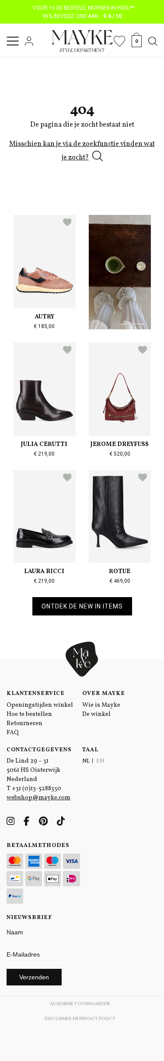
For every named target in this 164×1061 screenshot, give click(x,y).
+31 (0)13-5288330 (36, 789)
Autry (44, 317)
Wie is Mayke (101, 705)
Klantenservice (36, 694)
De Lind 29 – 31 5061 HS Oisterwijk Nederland (33, 770)
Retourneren (24, 723)
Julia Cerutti (44, 444)
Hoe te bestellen (29, 714)
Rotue (119, 571)
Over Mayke (103, 694)
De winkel (96, 714)
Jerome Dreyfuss (120, 444)
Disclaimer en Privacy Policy (80, 1019)
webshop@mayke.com (38, 798)
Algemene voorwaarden (80, 1004)
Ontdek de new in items (82, 606)
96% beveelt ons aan (82, 16)
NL (86, 761)
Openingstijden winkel (40, 705)
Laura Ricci (44, 571)
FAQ (13, 733)
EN (100, 761)
